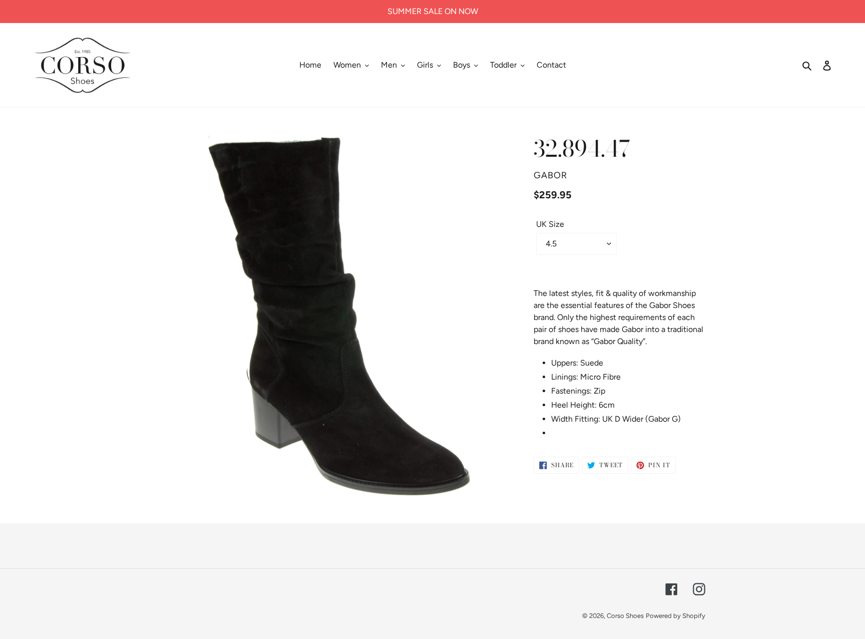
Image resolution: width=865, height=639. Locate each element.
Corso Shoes (625, 615)
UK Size (550, 224)
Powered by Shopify (675, 615)
